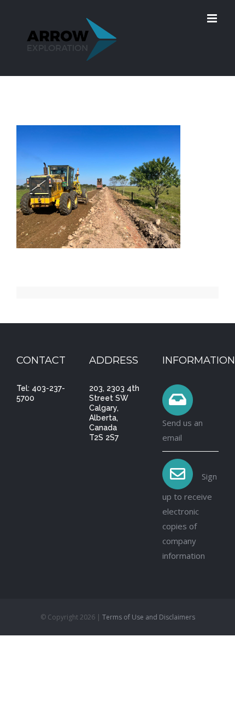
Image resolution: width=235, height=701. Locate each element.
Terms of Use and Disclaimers (148, 617)
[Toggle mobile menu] (213, 18)
